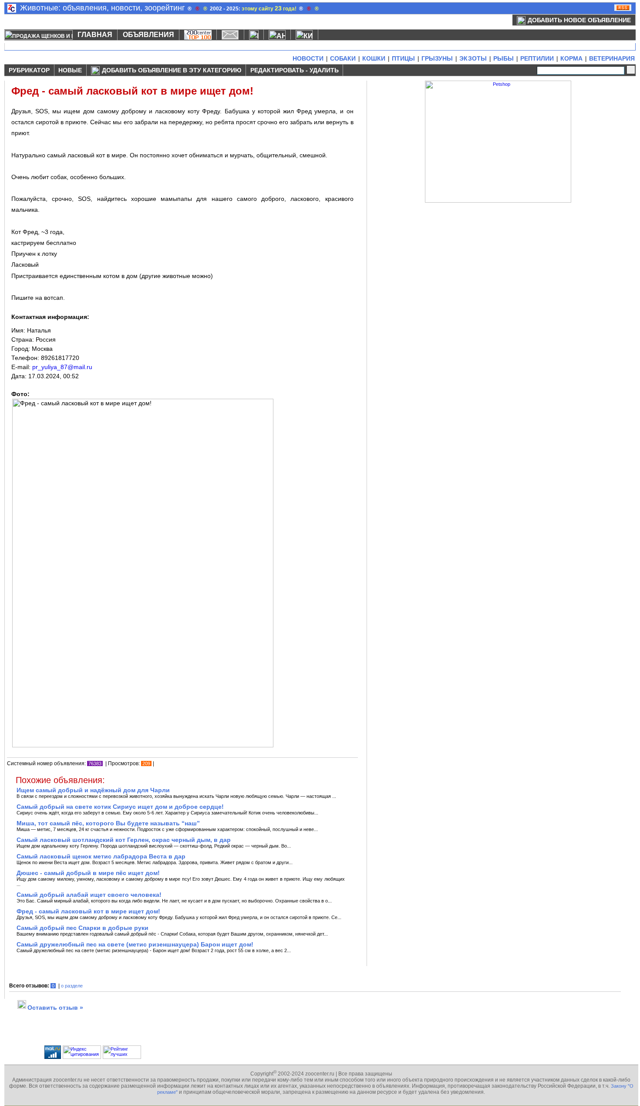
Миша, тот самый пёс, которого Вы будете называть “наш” (108, 823)
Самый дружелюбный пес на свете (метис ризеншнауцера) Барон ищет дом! (135, 944)
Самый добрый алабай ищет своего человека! (89, 894)
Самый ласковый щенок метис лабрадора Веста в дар (101, 856)
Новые (70, 70)
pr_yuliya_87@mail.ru (62, 366)
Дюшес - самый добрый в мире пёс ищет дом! (88, 872)
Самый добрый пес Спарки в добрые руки (82, 927)
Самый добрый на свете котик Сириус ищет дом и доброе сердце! (120, 806)
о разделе (72, 985)
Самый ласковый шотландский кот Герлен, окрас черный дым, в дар (124, 839)
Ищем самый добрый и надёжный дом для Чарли (93, 790)
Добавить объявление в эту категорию (171, 70)
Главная (94, 34)
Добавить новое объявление (579, 20)
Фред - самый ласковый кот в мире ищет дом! (88, 911)
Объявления (148, 34)
